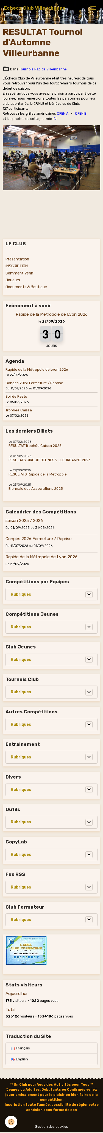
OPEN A (62, 114)
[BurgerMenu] (93, 8)
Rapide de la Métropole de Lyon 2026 (52, 314)
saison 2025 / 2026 (24, 520)
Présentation (17, 259)
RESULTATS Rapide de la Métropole (38, 474)
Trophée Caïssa (18, 410)
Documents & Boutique (26, 286)
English (21, 1059)
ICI (54, 119)
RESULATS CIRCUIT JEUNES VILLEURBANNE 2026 (50, 460)
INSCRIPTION (16, 266)
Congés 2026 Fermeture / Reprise (34, 383)
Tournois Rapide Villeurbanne (43, 69)
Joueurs (12, 280)
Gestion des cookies (51, 1127)
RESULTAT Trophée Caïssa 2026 (35, 446)
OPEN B (81, 114)
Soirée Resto (16, 396)
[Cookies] (11, 1122)
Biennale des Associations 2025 (36, 489)
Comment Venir (19, 273)
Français (22, 1048)
